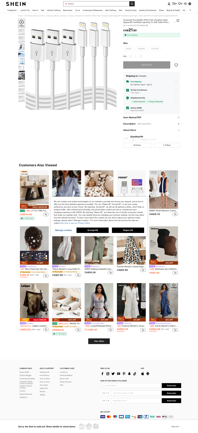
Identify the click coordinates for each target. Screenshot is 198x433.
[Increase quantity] (141, 56)
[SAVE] (176, 65)
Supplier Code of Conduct (26, 387)
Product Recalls (66, 382)
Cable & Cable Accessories (56, 16)
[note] (34, 206)
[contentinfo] (140, 416)
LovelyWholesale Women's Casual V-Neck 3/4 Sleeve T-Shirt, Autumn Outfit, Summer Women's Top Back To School (99, 326)
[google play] (148, 375)
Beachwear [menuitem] (67, 10)
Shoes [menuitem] (161, 10)
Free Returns (44, 375)
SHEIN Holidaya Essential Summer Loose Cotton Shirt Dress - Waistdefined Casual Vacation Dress (99, 269)
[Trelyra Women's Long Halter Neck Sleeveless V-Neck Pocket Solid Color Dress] (66, 245)
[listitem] (34, 196)
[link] (174, 3)
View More (99, 341)
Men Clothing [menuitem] (110, 10)
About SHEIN (24, 372)
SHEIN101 (23, 397)
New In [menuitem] (35, 10)
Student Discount (26, 394)
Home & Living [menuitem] (130, 10)
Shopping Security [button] (138, 98)
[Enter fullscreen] (114, 108)
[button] (185, 3)
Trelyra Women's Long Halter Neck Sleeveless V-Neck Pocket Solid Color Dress (66, 269)
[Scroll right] (190, 10)
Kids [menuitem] (120, 10)
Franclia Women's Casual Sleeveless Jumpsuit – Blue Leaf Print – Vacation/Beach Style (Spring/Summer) (131, 266)
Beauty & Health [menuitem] (173, 10)
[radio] (128, 48)
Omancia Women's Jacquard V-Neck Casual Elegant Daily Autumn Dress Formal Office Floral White (131, 326)
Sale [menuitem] (42, 10)
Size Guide (44, 385)
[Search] (132, 3)
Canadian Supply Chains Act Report (26, 382)
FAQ (61, 385)
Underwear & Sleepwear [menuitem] (93, 10)
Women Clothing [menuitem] (53, 10)
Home (20, 16)
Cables (70, 16)
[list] (119, 374)
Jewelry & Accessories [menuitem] (147, 10)
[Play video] (71, 64)
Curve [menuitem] (77, 10)
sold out (147, 65)
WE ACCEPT (105, 412)
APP (142, 368)
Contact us (64, 372)
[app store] (143, 375)
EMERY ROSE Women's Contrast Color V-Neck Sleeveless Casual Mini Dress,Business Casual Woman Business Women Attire (163, 211)
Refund (42, 392)
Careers (22, 391)
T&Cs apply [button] (135, 93)
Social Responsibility (27, 379)
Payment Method (66, 375)
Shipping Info (44, 372)
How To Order (45, 379)
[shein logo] (16, 4)
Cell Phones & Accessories (34, 16)
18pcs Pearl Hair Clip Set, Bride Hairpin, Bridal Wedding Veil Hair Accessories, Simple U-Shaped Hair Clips (34, 269)
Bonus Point (64, 379)
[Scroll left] (187, 10)
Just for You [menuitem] (25, 10)
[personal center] (169, 3)
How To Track (45, 382)
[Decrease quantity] (130, 56)
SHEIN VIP (44, 388)
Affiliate (42, 395)
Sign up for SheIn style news (113, 381)
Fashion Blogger (26, 375)
